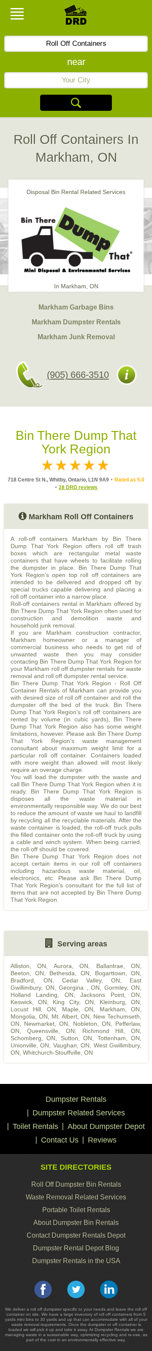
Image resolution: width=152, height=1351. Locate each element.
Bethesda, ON (69, 973)
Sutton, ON (76, 1038)
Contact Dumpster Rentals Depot (76, 1235)
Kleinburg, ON (120, 1002)
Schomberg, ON (33, 1038)
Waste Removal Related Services (76, 1197)
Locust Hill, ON (33, 1009)
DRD (76, 17)
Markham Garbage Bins (76, 307)
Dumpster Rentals (76, 1099)
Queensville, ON (51, 1030)
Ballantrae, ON (118, 966)
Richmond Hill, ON (111, 1030)
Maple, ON (78, 1009)
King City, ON (73, 1002)
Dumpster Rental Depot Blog (76, 1248)
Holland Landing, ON (42, 994)
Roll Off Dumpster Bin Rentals (76, 1184)
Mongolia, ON (29, 1016)
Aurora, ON (71, 966)
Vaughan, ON (71, 1045)
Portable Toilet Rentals (76, 1209)
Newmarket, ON (46, 1023)
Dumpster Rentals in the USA (76, 1260)
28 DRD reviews (78, 487)
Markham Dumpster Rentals (76, 322)
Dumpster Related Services (79, 1113)
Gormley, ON (122, 987)
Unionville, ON (30, 1045)
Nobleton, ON (92, 1023)
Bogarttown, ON (117, 973)
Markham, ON (120, 1009)
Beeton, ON (27, 973)
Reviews (102, 1140)
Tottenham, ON (119, 1038)
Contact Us (60, 1140)
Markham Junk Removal (76, 337)
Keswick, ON (29, 1002)
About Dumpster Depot (106, 1126)
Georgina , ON (79, 987)
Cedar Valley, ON (91, 980)
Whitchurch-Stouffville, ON (58, 1052)
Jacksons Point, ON (110, 994)
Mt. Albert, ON (71, 1016)
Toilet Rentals (35, 1126)
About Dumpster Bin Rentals (76, 1222)
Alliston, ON (28, 966)
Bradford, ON (31, 980)
